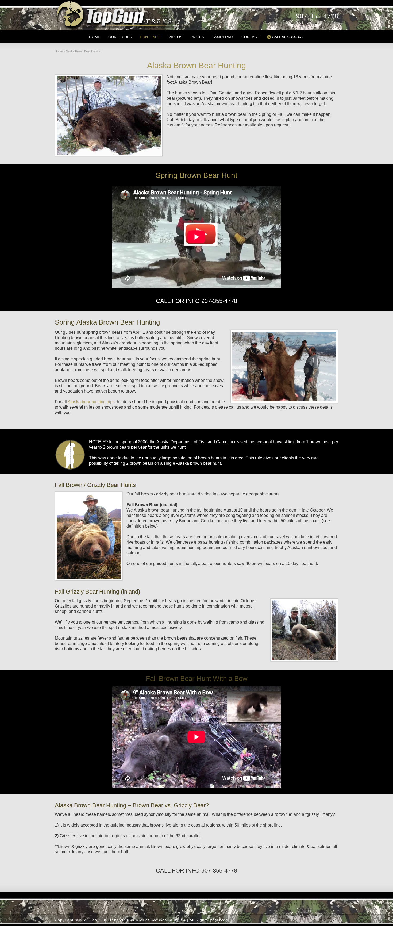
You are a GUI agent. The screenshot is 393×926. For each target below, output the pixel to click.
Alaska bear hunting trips (91, 401)
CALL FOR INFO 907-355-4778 (196, 301)
